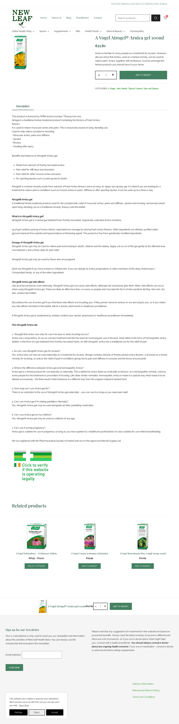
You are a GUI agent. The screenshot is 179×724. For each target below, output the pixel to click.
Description (23, 106)
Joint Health (121, 88)
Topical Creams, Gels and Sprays (143, 88)
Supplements (61, 31)
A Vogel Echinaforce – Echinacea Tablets (36, 553)
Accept (54, 712)
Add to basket (143, 75)
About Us (56, 17)
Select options (36, 566)
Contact (98, 17)
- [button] (99, 75)
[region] (36, 705)
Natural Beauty (114, 31)
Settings (18, 712)
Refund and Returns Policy (146, 690)
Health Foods (92, 31)
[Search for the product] (155, 18)
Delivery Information (143, 684)
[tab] (23, 106)
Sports (42, 31)
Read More (24, 705)
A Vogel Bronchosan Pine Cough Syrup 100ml (143, 553)
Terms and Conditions (144, 697)
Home (43, 17)
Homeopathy (137, 31)
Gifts (78, 31)
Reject (37, 712)
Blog (68, 17)
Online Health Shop (22, 31)
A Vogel (111, 88)
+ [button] (113, 75)
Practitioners (82, 17)
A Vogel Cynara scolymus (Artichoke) (89, 553)
